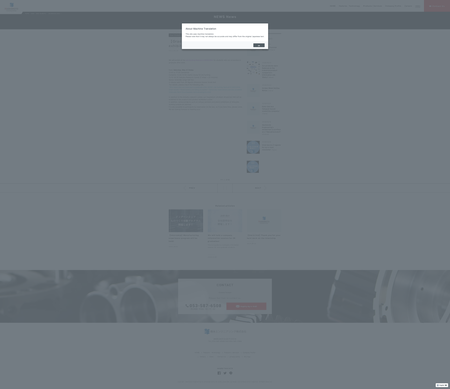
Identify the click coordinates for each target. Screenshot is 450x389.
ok (259, 46)
